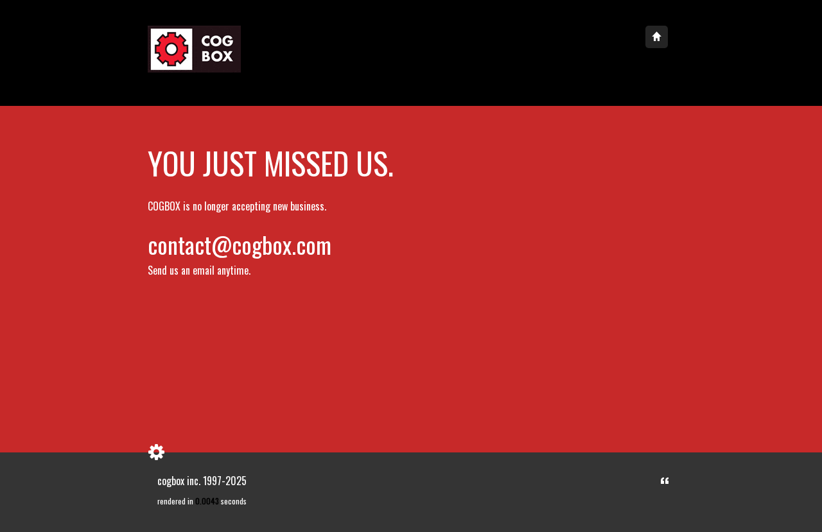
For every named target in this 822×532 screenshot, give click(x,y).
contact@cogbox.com (239, 244)
